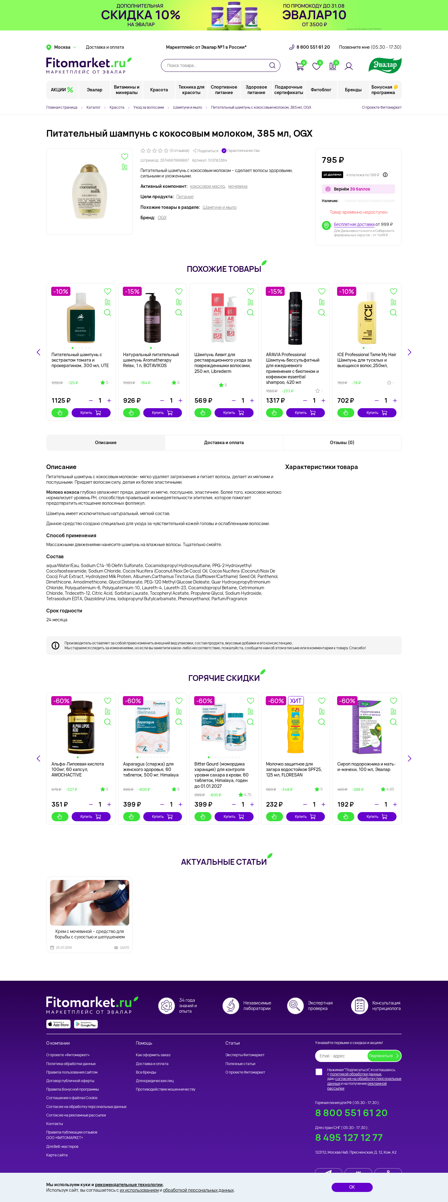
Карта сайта (57, 1155)
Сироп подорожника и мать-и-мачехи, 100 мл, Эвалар (366, 766)
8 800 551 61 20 (313, 47)
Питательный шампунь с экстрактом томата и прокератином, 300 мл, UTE (80, 360)
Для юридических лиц (155, 1080)
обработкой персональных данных (198, 1190)
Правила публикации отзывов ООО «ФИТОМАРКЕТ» (71, 1135)
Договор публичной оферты (70, 1080)
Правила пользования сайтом (72, 1072)
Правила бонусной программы (72, 1089)
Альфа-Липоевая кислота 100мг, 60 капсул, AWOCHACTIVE (78, 769)
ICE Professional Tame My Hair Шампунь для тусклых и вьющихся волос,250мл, (366, 360)
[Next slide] (409, 352)
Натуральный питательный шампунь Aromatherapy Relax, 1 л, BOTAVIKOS (151, 360)
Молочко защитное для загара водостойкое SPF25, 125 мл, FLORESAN (294, 769)
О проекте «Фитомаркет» (68, 1054)
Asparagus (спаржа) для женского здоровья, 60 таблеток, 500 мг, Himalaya (151, 769)
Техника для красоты (191, 89)
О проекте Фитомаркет (382, 107)
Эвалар (94, 90)
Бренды (353, 90)
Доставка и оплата (105, 47)
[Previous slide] (38, 758)
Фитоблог (321, 90)
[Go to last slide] (38, 352)
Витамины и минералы (127, 89)
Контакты (54, 1123)
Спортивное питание (224, 89)
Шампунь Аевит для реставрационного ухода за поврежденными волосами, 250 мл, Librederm (223, 363)
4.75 (247, 795)
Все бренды (146, 1072)
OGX (162, 217)
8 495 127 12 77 (349, 1137)
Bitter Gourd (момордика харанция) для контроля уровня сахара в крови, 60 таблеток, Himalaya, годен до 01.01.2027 (221, 775)
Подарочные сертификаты (288, 89)
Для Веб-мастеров (62, 1146)
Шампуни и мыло (219, 207)
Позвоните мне (370, 47)
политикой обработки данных (355, 1074)
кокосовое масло (207, 186)
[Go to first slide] (409, 758)
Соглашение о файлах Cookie (72, 1097)
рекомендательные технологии (129, 1184)
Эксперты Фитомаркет (245, 1054)
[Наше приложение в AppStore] (58, 1024)
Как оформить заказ (153, 1054)
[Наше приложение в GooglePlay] (86, 1024)
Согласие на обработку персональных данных (86, 1106)
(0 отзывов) (179, 151)
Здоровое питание (256, 89)
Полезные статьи (240, 1063)
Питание (185, 196)
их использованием (139, 1190)
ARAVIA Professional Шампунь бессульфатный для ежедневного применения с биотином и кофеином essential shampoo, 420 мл (292, 368)
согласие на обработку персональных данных (364, 1081)
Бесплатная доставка (354, 224)
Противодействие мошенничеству (165, 1089)
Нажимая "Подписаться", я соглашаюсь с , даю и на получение (364, 1079)
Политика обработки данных (71, 1063)
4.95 (390, 789)
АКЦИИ (58, 90)
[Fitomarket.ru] (89, 65)
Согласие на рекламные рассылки (76, 1115)
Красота (159, 90)
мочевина (237, 186)
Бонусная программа (383, 89)
